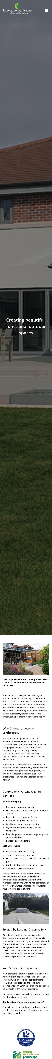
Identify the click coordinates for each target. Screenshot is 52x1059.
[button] (46, 10)
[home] (18, 10)
